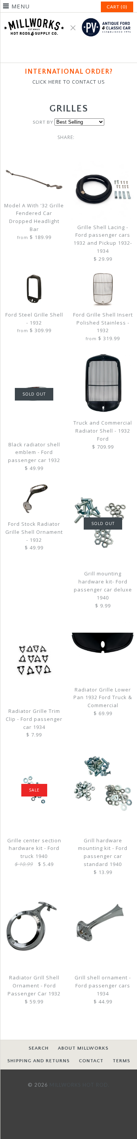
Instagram (77, 52)
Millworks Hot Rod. (79, 1085)
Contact (91, 1060)
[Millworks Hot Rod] (68, 16)
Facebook (59, 52)
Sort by (43, 122)
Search (39, 1048)
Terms (121, 1060)
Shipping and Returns (38, 1060)
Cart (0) (117, 7)
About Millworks (83, 1048)
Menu (20, 6)
